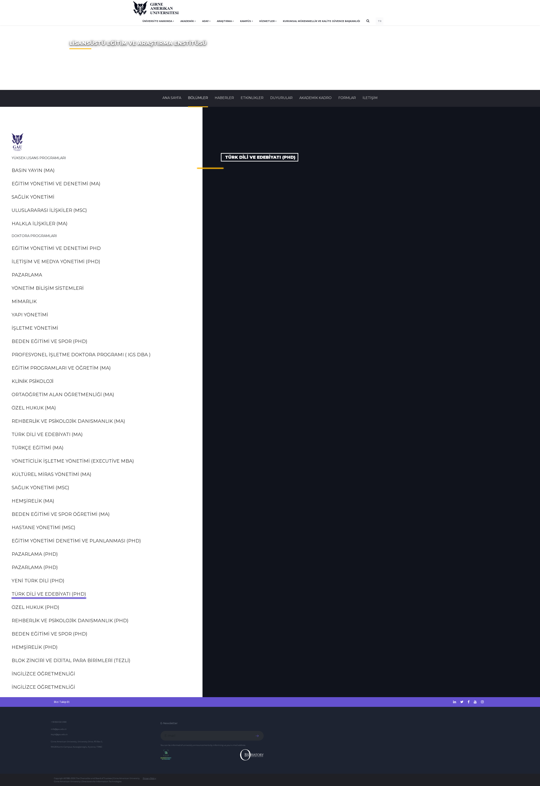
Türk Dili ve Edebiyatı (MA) (47, 434)
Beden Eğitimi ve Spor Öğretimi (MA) (61, 514)
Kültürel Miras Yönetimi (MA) (51, 474)
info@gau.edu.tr (59, 729)
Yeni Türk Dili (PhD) (38, 581)
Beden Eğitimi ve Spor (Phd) (49, 341)
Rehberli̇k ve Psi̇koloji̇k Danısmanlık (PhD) (70, 620)
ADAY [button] (205, 21)
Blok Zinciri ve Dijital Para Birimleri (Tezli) (71, 660)
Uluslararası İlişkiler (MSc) (49, 210)
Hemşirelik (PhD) (35, 647)
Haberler (224, 98)
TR (379, 21)
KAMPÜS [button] (245, 21)
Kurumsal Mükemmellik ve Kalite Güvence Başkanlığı (321, 21)
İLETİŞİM (370, 98)
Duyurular (281, 98)
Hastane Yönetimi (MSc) (43, 527)
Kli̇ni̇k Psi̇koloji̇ (32, 381)
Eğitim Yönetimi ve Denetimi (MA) (56, 184)
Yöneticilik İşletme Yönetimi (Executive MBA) (73, 461)
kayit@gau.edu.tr (59, 734)
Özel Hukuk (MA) (34, 408)
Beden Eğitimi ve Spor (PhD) (49, 634)
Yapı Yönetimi (30, 315)
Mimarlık (24, 301)
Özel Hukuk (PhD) (35, 607)
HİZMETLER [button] (267, 21)
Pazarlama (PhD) (35, 554)
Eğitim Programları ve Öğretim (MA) (61, 368)
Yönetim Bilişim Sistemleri (48, 288)
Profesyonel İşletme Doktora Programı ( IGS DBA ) (81, 355)
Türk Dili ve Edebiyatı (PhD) (49, 594)
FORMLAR (347, 98)
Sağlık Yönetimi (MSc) (40, 488)
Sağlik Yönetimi (33, 197)
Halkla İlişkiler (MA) (40, 223)
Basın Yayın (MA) (33, 170)
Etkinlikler (252, 98)
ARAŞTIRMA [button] (224, 21)
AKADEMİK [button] (187, 21)
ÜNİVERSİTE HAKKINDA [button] (157, 21)
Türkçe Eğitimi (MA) (37, 448)
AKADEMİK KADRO (315, 98)
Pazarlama (27, 275)
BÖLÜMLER (198, 98)
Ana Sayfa (171, 98)
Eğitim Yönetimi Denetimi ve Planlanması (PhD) (76, 541)
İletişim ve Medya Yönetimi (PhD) (56, 261)
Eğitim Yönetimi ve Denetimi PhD (56, 248)
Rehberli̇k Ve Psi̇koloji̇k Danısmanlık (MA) (68, 421)
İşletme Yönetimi (35, 328)
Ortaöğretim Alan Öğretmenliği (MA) (63, 394)
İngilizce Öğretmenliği (43, 674)
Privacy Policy (149, 778)
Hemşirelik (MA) (33, 501)
